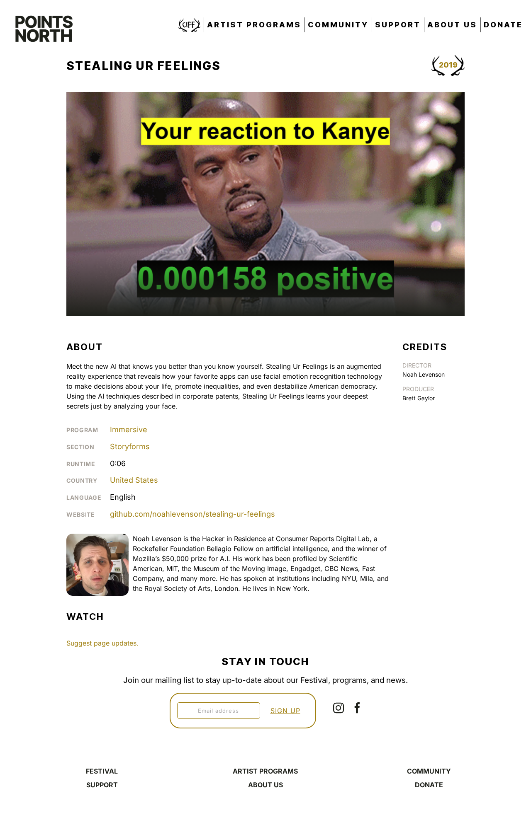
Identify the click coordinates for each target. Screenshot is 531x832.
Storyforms (130, 446)
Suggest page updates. (102, 643)
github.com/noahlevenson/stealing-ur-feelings (192, 514)
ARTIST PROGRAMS (265, 771)
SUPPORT (102, 785)
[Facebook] (357, 707)
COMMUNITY (429, 771)
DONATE (429, 785)
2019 (448, 64)
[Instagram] (338, 707)
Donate (503, 24)
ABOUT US (265, 785)
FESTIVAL (102, 771)
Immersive (128, 429)
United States (134, 480)
